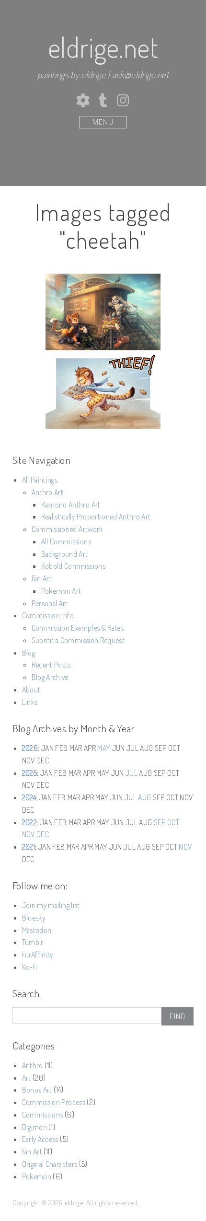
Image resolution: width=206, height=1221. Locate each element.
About (31, 689)
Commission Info (48, 615)
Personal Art (50, 603)
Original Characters (49, 1164)
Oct (173, 822)
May (103, 748)
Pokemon (36, 1176)
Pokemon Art (61, 591)
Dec (42, 834)
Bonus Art (37, 1089)
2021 (28, 847)
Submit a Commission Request (78, 640)
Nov (28, 834)
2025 (29, 773)
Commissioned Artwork (67, 529)
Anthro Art (47, 492)
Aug (144, 797)
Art (26, 1078)
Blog (28, 652)
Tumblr (33, 942)
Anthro (32, 1065)
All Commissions (66, 541)
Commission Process (53, 1102)
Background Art (64, 554)
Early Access (40, 1139)
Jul (131, 773)
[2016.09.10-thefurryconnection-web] (103, 390)
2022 (29, 822)
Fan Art (42, 578)
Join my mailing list (51, 905)
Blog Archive (50, 677)
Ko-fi (29, 967)
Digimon (34, 1127)
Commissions (42, 1114)
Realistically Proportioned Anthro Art (95, 516)
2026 (30, 748)
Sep (160, 822)
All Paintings (39, 479)
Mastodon (37, 930)
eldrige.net (103, 47)
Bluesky (33, 917)
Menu (103, 122)
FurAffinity (37, 954)
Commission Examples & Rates (78, 628)
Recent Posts (51, 664)
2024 (29, 797)
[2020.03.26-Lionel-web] (103, 312)
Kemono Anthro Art (71, 504)
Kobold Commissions (73, 566)
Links (30, 702)
